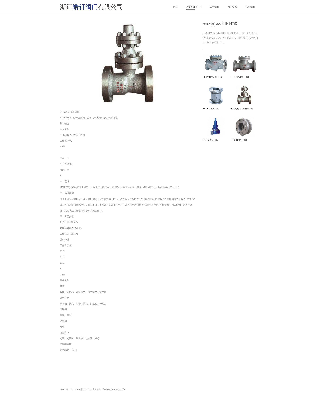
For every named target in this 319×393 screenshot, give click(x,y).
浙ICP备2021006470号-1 (114, 389)
